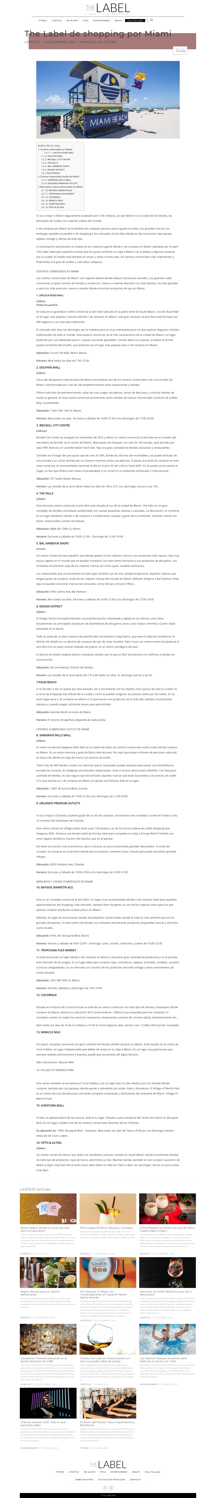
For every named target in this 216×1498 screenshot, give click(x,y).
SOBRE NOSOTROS (84, 1479)
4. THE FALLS (51, 162)
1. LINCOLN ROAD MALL (62, 152)
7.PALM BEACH (52, 173)
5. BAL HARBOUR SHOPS (57, 166)
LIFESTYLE (57, 20)
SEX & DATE (72, 20)
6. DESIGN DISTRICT (55, 169)
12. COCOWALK (52, 197)
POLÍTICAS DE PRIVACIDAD (111, 1479)
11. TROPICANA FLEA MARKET (59, 193)
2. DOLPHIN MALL (54, 156)
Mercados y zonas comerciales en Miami (61, 186)
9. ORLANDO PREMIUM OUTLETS (61, 183)
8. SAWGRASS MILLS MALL (58, 180)
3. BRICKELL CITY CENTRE (57, 159)
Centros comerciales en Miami (56, 149)
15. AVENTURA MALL (55, 203)
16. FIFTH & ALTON (54, 207)
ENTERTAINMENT (101, 20)
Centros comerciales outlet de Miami (60, 176)
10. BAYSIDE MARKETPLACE (58, 190)
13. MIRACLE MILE (54, 200)
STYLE (85, 20)
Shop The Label (135, 20)
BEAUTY (119, 20)
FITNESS (43, 20)
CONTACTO (135, 1479)
